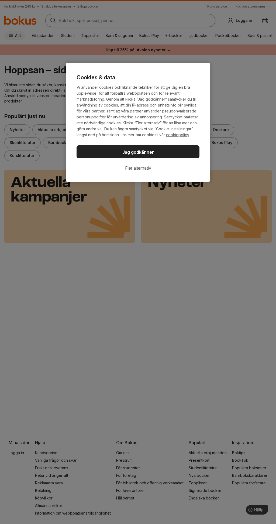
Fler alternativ (138, 168)
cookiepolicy (177, 134)
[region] (138, 122)
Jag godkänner (138, 152)
